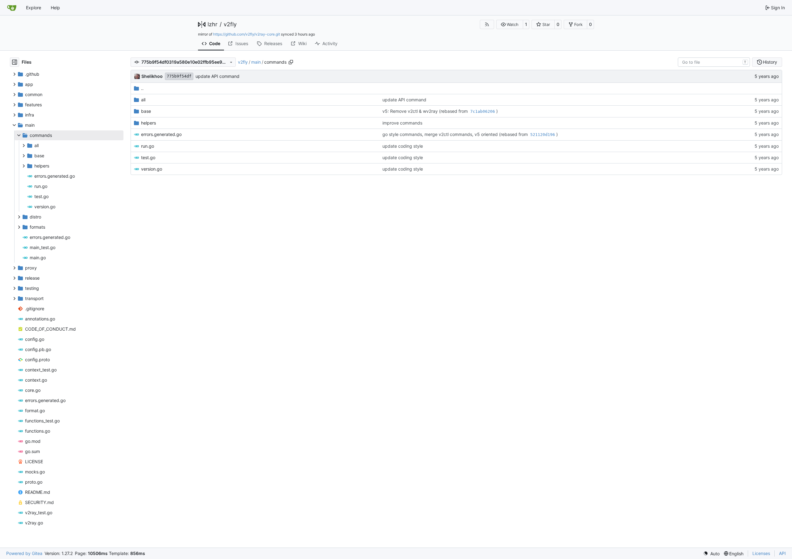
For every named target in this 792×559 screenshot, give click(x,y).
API (782, 553)
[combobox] (714, 62)
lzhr (212, 24)
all (143, 99)
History (770, 62)
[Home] (11, 7)
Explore (33, 7)
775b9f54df (179, 76)
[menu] (711, 553)
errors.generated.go (161, 134)
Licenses (761, 553)
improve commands (402, 122)
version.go (151, 169)
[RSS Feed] (487, 24)
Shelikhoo (152, 76)
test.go (148, 157)
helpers (148, 122)
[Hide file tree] (14, 62)
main (256, 62)
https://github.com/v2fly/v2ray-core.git (246, 34)
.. (142, 88)
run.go (147, 146)
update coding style (402, 146)
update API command (217, 76)
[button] (509, 24)
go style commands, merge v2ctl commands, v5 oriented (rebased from (455, 134)
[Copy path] (291, 62)
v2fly (230, 24)
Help (55, 7)
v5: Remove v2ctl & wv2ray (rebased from (425, 111)
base (146, 111)
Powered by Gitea (24, 553)
